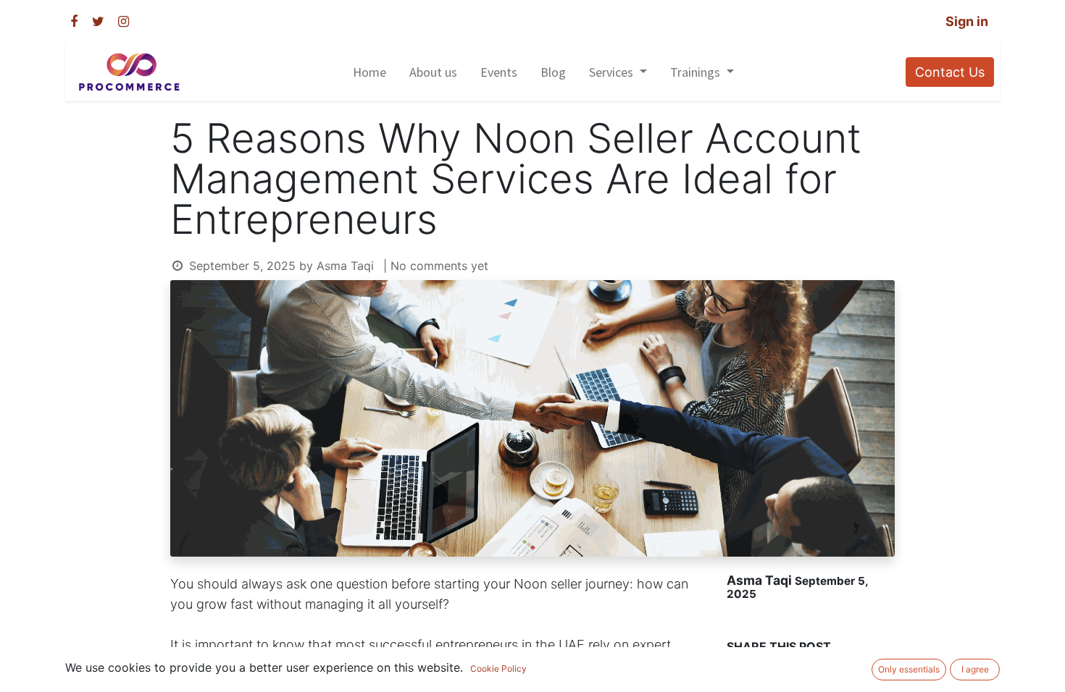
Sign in (966, 21)
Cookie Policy (498, 668)
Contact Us (950, 72)
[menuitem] (369, 72)
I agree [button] (975, 669)
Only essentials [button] (909, 669)
